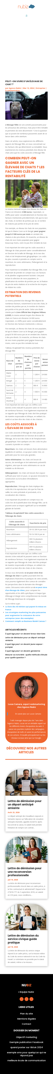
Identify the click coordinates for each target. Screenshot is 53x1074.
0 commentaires (12, 90)
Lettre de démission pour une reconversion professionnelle (25, 871)
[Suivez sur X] (26, 999)
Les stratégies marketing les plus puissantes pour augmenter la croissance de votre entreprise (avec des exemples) (25, 615)
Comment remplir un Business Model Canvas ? (25, 621)
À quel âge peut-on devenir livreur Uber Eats (25, 634)
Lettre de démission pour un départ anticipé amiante (25, 804)
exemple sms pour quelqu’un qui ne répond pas (26, 1054)
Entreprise (40, 88)
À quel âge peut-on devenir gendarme (22, 651)
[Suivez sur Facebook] (22, 999)
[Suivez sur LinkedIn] (31, 999)
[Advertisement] (26, 48)
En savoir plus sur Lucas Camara (28, 714)
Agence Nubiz (15, 88)
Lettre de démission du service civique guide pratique (23, 939)
